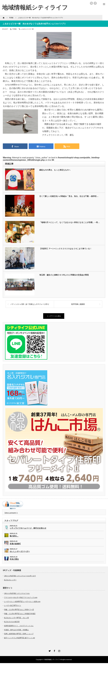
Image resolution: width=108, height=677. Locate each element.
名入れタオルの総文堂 (12, 621)
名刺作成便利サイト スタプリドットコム (18, 626)
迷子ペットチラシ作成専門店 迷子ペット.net (19, 638)
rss (91, 3)
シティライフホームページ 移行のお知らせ (28, 528)
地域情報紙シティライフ (52, 659)
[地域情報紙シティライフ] (35, 7)
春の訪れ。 (14, 536)
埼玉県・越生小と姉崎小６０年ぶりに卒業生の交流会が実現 (64, 275)
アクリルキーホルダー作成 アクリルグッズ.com (20, 597)
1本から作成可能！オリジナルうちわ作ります (20, 576)
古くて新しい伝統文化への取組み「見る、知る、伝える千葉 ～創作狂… (68, 196)
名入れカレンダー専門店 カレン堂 (16, 618)
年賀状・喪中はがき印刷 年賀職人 (16, 630)
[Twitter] (49, 650)
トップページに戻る (54, 316)
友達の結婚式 (15, 544)
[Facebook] (54, 650)
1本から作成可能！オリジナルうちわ (17, 593)
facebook (95, 3)
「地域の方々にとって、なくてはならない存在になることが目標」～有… (69, 222)
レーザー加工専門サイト (12, 605)
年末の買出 (14, 559)
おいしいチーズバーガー (20, 551)
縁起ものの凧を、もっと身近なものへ (54, 170)
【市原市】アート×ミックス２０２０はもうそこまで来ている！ (65, 249)
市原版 (14, 29)
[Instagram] (59, 650)
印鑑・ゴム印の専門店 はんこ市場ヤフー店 (19, 609)
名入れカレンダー (10, 580)
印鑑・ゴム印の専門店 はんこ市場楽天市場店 (19, 613)
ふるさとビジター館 (27, 29)
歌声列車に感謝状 (78, 304)
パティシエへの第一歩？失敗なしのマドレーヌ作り (29, 304)
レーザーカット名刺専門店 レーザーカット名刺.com (22, 601)
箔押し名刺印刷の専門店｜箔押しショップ (18, 634)
